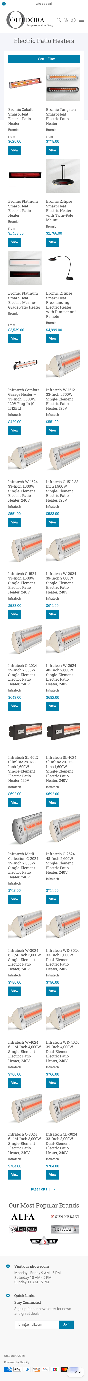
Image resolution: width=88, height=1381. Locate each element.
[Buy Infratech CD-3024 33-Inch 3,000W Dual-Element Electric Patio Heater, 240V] (63, 1109)
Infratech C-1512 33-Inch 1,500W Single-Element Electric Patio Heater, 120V (63, 491)
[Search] (58, 20)
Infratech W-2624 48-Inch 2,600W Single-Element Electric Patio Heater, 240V (61, 674)
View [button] (14, 150)
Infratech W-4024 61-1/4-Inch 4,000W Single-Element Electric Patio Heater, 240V (24, 1051)
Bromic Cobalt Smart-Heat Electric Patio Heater (20, 116)
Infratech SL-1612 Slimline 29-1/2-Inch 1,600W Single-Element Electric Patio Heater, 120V (23, 769)
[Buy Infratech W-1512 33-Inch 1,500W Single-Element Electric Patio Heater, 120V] (63, 364)
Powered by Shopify (16, 1362)
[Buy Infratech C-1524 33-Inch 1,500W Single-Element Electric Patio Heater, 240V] (25, 548)
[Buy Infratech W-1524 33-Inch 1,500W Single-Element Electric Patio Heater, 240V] (25, 456)
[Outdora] (28, 20)
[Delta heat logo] (44, 1240)
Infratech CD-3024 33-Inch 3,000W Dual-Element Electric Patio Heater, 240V (61, 1143)
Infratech (14, 415)
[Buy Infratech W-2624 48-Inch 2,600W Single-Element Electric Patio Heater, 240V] (63, 640)
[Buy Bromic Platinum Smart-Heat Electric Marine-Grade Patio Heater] (25, 268)
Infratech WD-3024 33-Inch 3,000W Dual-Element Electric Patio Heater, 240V (62, 959)
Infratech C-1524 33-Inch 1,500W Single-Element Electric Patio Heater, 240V (22, 583)
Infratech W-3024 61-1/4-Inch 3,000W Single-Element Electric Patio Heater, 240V (24, 959)
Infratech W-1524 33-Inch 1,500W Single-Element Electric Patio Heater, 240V (23, 491)
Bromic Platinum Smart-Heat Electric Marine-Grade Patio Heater (24, 300)
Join (66, 1324)
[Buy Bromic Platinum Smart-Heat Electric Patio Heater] (25, 176)
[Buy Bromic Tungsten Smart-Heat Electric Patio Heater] (63, 84)
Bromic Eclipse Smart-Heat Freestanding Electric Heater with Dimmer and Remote (61, 305)
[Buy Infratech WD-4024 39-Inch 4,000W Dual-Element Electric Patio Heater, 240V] (63, 1017)
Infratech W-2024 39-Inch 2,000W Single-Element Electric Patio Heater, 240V (61, 583)
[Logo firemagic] (65, 1229)
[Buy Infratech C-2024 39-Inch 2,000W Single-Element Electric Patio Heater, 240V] (25, 640)
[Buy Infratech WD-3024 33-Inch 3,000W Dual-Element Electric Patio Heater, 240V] (63, 925)
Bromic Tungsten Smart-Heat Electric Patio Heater (61, 116)
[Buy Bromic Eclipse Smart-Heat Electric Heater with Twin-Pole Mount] (63, 176)
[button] (66, 20)
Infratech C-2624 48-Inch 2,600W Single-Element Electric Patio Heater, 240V (60, 863)
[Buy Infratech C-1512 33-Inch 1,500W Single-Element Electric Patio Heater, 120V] (63, 456)
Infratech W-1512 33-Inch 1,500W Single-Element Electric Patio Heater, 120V (60, 399)
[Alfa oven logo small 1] (23, 1216)
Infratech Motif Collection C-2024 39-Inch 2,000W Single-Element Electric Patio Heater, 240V (23, 865)
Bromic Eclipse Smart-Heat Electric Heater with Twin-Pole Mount (59, 210)
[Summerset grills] (65, 1216)
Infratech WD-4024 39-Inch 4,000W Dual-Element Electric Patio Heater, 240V (62, 1051)
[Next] (54, 1189)
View (52, 242)
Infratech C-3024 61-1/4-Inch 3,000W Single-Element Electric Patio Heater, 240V (24, 1143)
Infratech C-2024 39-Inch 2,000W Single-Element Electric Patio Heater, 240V (22, 674)
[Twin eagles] (23, 1229)
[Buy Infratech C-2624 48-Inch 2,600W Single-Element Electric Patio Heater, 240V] (63, 828)
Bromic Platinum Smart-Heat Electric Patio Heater (23, 208)
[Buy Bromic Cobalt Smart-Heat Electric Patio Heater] (25, 84)
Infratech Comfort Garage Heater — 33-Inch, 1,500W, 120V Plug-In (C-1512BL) (23, 399)
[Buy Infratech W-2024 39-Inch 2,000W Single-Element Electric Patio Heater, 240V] (63, 548)
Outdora (9, 1355)
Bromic (13, 130)
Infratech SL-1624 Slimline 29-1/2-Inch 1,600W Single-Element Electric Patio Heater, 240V (61, 769)
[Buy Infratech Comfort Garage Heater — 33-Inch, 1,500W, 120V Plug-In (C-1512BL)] (25, 364)
